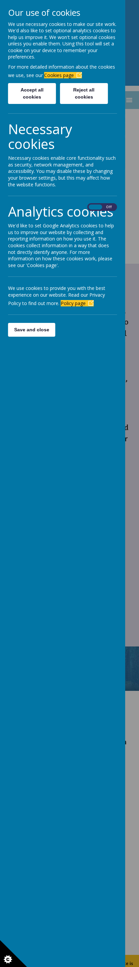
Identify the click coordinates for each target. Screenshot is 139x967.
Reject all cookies (84, 93)
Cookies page (59, 75)
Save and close (31, 329)
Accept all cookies (32, 93)
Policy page (73, 303)
